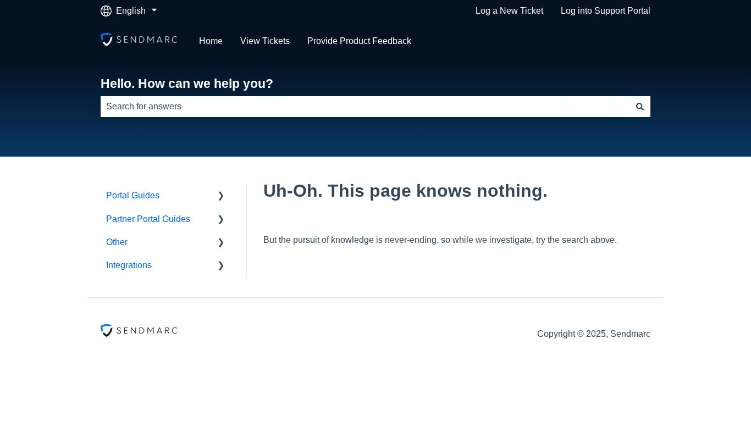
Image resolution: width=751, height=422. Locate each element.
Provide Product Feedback (359, 41)
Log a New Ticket (509, 10)
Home (211, 41)
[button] (221, 196)
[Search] (639, 106)
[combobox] (365, 106)
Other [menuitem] (117, 242)
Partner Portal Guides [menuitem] (148, 219)
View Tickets (265, 41)
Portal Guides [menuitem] (132, 195)
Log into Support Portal (605, 10)
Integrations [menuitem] (129, 265)
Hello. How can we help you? (187, 83)
